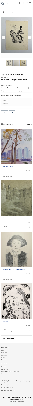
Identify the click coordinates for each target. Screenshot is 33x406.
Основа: (3, 88)
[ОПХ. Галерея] (5, 391)
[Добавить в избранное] (29, 176)
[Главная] (3, 12)
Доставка (4, 355)
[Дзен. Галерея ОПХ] (11, 391)
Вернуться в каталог (8, 338)
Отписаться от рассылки (8, 374)
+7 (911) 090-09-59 (9, 385)
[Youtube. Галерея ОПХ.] (13, 391)
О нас (2, 350)
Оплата (3, 357)
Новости (3, 366)
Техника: (20, 88)
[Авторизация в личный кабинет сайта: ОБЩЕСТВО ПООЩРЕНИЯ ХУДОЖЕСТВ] (27, 3)
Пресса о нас (4, 369)
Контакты (4, 352)
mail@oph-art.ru (8, 387)
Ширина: (19, 91)
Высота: (3, 91)
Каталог (28, 124)
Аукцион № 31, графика (10, 12)
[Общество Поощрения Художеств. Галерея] (2, 391)
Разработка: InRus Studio (16, 401)
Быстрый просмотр (16, 148)
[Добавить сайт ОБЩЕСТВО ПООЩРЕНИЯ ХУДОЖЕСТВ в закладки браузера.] (23, 3)
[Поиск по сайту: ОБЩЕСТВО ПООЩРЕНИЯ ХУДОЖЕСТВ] (19, 3)
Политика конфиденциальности (10, 371)
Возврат (3, 359)
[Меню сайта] (30, 3)
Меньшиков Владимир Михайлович (15, 80)
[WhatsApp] (8, 391)
